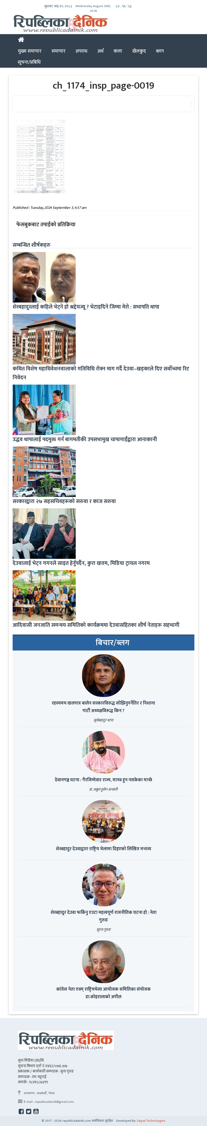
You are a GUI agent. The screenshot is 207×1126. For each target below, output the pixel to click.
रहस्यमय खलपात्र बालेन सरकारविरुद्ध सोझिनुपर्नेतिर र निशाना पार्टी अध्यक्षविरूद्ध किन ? (103, 707)
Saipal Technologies (151, 1120)
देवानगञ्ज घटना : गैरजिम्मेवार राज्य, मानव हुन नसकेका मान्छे (103, 780)
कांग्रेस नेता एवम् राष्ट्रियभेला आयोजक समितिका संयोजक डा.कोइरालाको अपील (103, 993)
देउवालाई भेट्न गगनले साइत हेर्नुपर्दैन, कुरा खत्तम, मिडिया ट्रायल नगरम (81, 563)
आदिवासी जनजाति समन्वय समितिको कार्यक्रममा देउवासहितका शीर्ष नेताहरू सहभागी (96, 625)
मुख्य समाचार (29, 51)
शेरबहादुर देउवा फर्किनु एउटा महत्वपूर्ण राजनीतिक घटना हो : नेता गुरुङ (103, 916)
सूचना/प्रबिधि (29, 62)
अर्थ (100, 51)
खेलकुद (139, 51)
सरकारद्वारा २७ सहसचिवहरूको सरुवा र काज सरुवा (64, 501)
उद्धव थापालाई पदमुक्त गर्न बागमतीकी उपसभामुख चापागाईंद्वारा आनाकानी (85, 439)
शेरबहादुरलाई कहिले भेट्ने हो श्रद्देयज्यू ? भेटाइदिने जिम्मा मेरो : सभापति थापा (86, 307)
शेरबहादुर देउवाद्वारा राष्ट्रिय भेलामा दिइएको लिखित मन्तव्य (103, 849)
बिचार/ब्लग (113, 642)
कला (118, 51)
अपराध (81, 51)
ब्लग (160, 51)
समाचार (58, 51)
